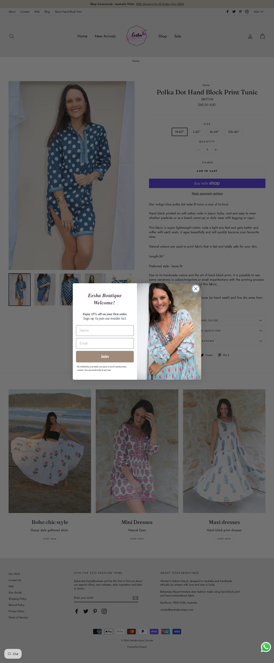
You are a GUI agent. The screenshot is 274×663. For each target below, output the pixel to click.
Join (105, 356)
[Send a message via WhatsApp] (266, 647)
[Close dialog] (196, 288)
